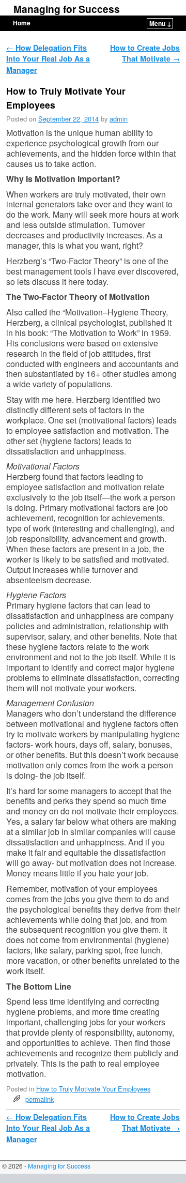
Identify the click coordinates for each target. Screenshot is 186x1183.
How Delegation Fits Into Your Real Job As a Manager (48, 58)
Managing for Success (66, 9)
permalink (39, 1099)
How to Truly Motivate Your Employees (93, 1089)
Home (21, 22)
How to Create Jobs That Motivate (145, 53)
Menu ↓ (160, 23)
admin (119, 119)
